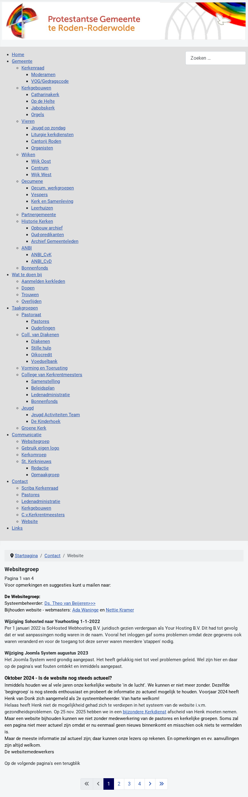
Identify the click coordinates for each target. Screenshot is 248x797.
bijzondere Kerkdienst (144, 712)
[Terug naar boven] (238, 786)
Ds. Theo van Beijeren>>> (70, 603)
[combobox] (215, 58)
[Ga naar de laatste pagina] (161, 784)
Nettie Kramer (120, 610)
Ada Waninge (85, 610)
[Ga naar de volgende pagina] (150, 784)
